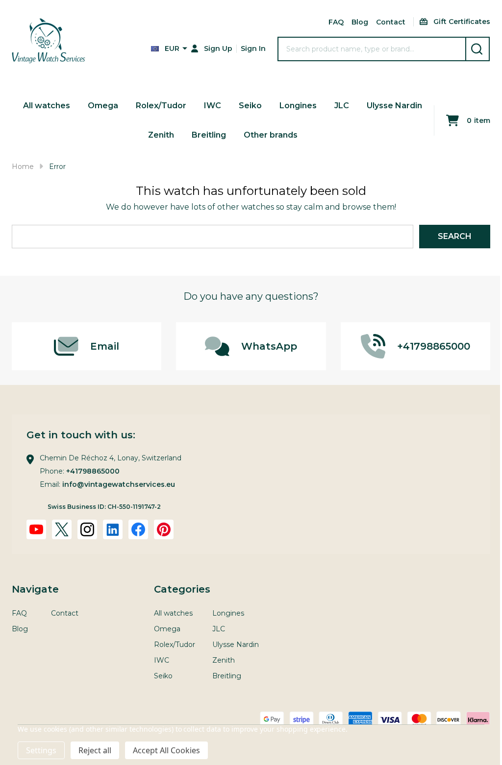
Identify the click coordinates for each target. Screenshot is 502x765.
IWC (212, 105)
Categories (182, 589)
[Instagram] (87, 529)
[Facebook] (138, 529)
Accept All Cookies (166, 750)
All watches (46, 105)
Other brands (271, 135)
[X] (62, 529)
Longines (298, 105)
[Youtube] (36, 529)
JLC (341, 105)
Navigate (35, 589)
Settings (41, 750)
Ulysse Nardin (394, 105)
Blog (359, 22)
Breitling (209, 135)
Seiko (250, 105)
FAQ (336, 22)
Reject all (94, 750)
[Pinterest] (164, 529)
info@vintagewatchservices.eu (118, 484)
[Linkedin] (113, 529)
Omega (103, 105)
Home (23, 166)
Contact (390, 22)
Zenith (161, 135)
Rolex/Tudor (161, 105)
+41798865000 (93, 471)
